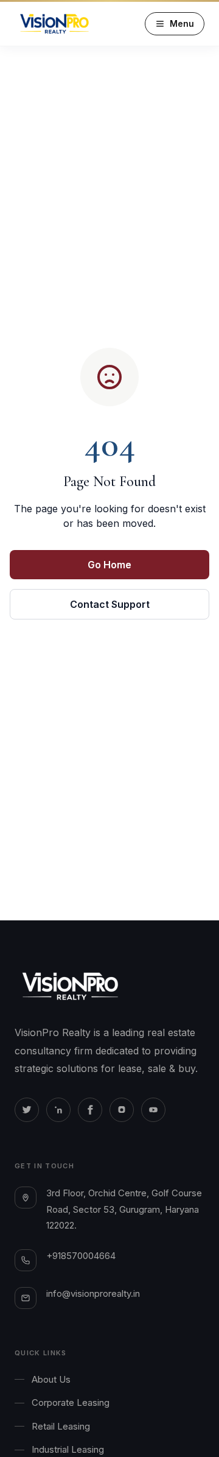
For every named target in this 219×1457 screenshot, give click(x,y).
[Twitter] (27, 1110)
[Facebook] (90, 1110)
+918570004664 (81, 1255)
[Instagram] (121, 1110)
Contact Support (110, 604)
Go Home (109, 565)
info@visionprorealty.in (93, 1293)
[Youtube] (153, 1110)
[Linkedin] (58, 1110)
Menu (182, 23)
